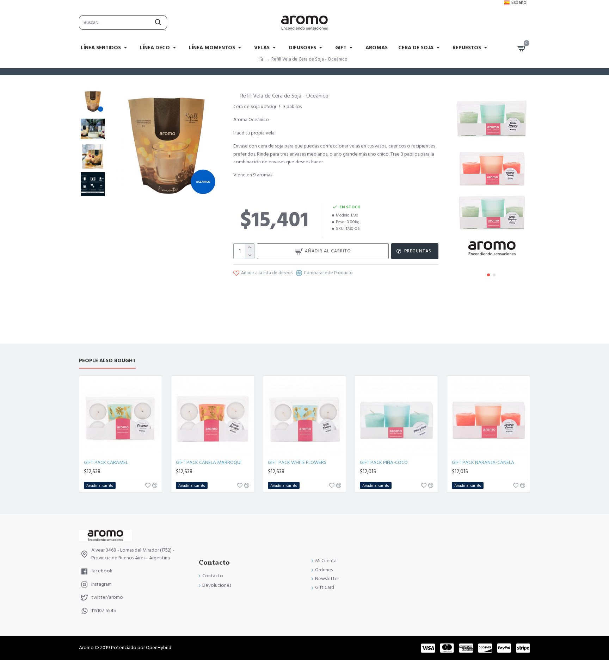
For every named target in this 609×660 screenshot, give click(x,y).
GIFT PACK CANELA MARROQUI (208, 462)
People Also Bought (107, 361)
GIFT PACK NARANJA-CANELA (483, 462)
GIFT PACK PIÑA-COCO (384, 462)
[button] (488, 275)
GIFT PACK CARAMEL (106, 462)
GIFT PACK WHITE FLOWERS (297, 462)
